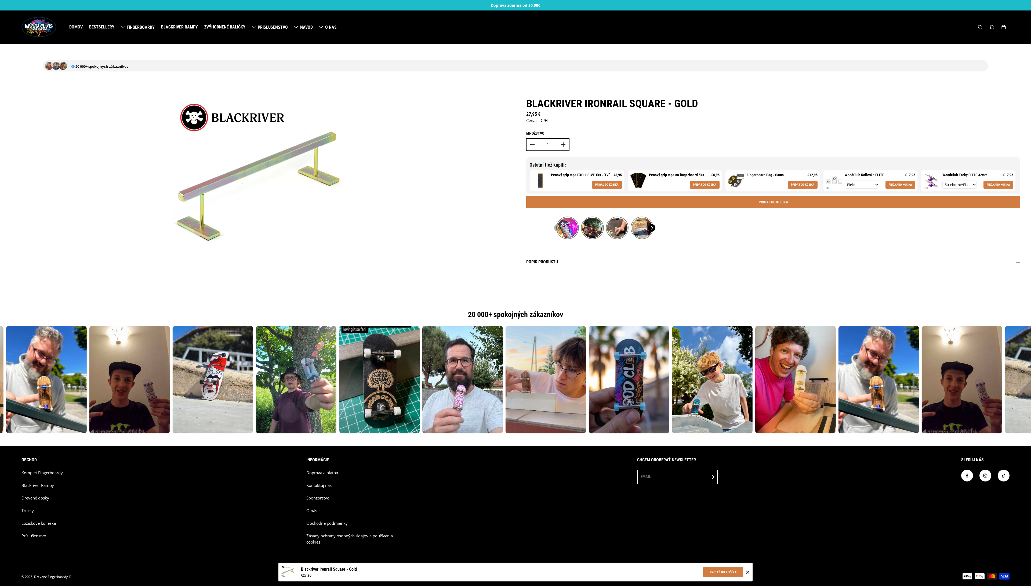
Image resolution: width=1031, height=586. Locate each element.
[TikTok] (1004, 475)
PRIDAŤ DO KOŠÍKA (723, 572)
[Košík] (1004, 27)
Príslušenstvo (33, 536)
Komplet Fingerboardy (42, 473)
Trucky (27, 510)
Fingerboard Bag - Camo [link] (765, 175)
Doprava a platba (322, 473)
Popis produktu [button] (542, 261)
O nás (311, 510)
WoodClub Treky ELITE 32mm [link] (964, 175)
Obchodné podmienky (327, 523)
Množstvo (535, 133)
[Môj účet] (992, 27)
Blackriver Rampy (37, 485)
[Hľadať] (980, 27)
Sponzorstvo (317, 498)
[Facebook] (967, 475)
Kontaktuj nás (319, 485)
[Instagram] (985, 475)
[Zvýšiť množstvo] (563, 144)
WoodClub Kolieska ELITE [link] (864, 175)
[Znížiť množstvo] (532, 144)
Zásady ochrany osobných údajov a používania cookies (349, 539)
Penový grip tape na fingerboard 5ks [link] (676, 175)
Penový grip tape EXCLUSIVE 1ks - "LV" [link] (580, 175)
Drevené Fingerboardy (51, 576)
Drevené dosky (35, 498)
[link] (540, 180)
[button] (558, 228)
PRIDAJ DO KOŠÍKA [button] (607, 184)
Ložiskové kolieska (38, 523)
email (646, 476)
